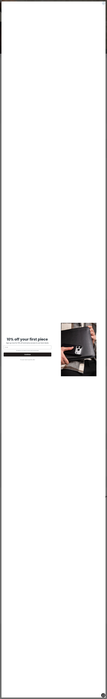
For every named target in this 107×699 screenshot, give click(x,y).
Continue (27, 354)
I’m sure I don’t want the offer (27, 359)
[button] (103, 695)
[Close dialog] (103, 3)
